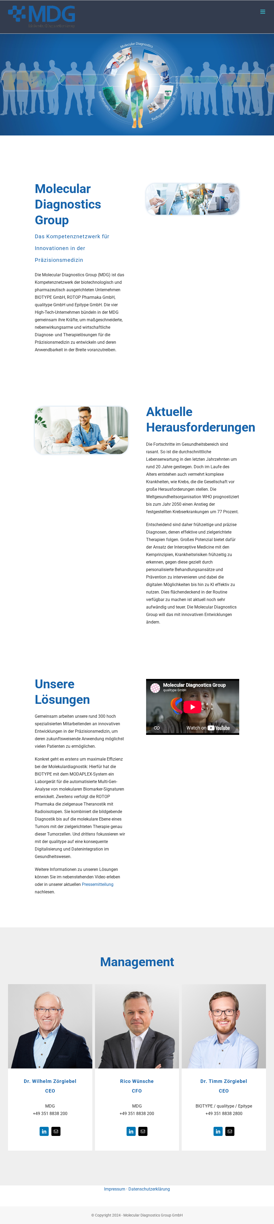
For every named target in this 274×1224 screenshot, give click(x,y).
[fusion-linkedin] (44, 1131)
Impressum (114, 1189)
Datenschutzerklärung (149, 1189)
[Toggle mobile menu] (263, 11)
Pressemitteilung (97, 884)
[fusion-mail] (55, 1131)
